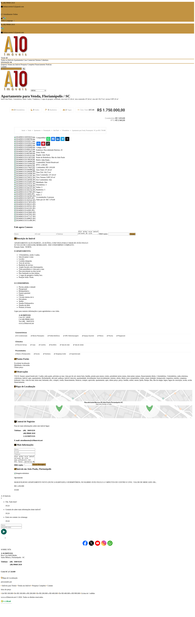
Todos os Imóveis (7, 60)
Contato (4, 67)
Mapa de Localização (9, 578)
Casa (25, 60)
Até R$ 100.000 (7, 593)
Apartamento (18, 60)
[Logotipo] (15, 90)
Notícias (49, 65)
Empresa (4, 65)
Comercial (31, 60)
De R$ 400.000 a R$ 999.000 (69, 593)
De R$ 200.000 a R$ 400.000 (47, 593)
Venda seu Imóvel (14, 65)
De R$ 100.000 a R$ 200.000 (24, 593)
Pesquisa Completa (27, 65)
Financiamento (40, 65)
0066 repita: (18, 465)
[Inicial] (15, 56)
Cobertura (44, 60)
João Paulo (46, 160)
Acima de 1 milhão (88, 593)
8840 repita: (103, 234)
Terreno (38, 60)
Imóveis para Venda (9, 586)
